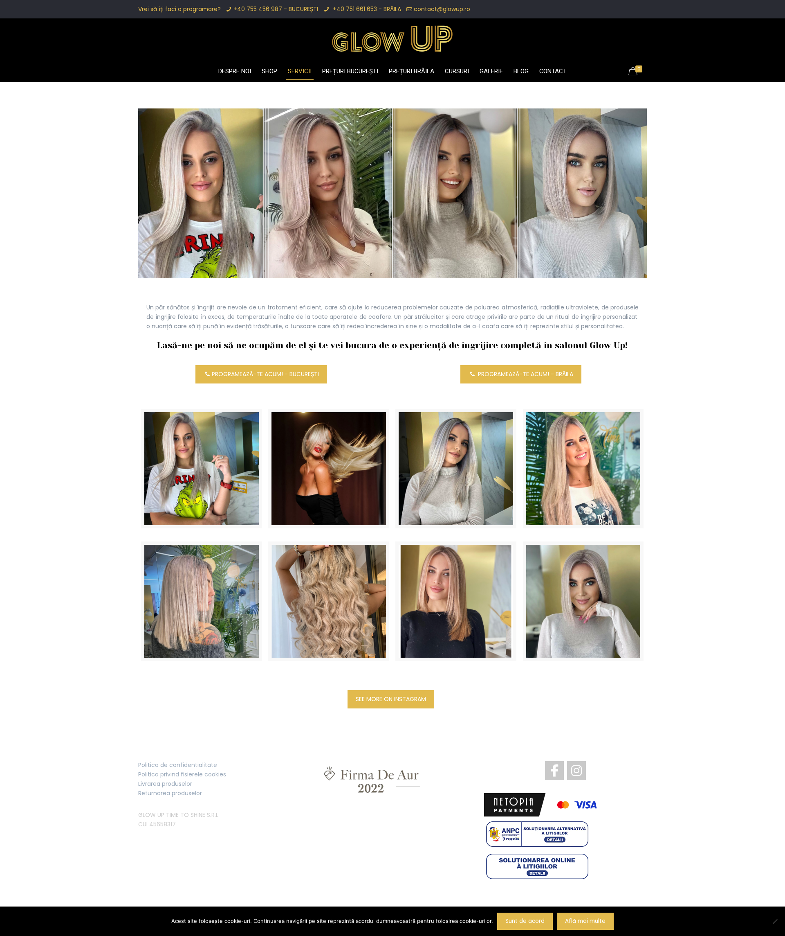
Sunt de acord (525, 921)
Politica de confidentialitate (177, 765)
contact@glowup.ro (442, 9)
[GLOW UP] (392, 38)
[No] (775, 921)
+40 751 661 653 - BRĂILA (366, 9)
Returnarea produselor (170, 793)
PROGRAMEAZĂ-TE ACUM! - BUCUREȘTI (265, 374)
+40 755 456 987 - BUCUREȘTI (275, 9)
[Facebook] (554, 770)
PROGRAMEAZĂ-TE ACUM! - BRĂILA (524, 374)
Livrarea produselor (165, 784)
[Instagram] (576, 770)
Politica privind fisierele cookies (182, 774)
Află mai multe (585, 921)
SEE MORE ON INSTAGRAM (391, 699)
